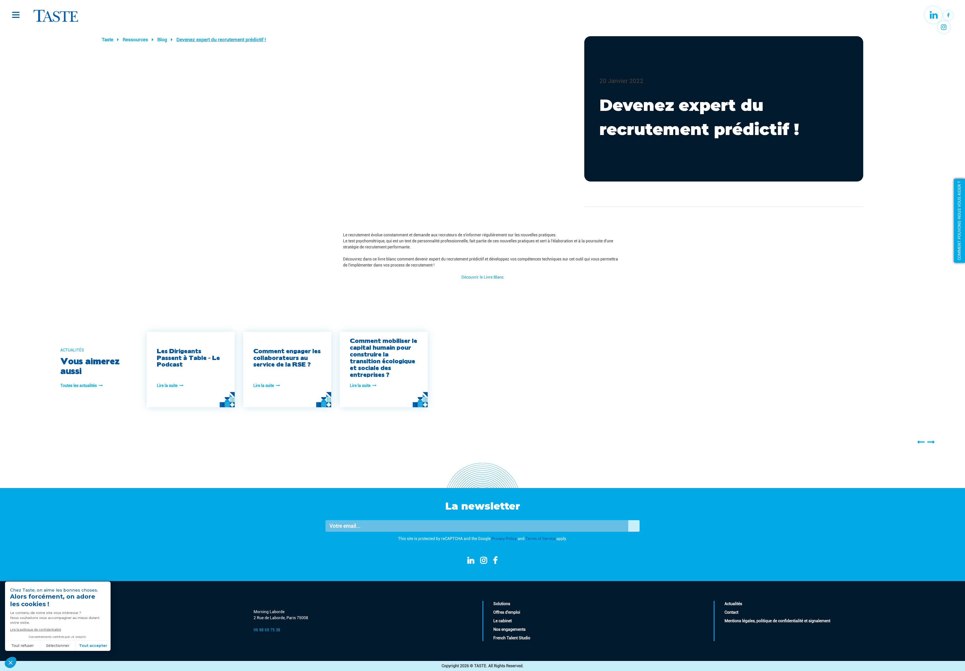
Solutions (501, 603)
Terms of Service (540, 538)
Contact (731, 612)
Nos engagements (509, 629)
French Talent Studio (511, 638)
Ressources (135, 39)
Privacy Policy (504, 538)
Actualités (733, 603)
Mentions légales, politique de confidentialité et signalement (777, 620)
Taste (107, 39)
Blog (162, 39)
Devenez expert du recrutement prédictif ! (221, 39)
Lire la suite (168, 385)
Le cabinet (502, 620)
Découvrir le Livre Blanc (482, 277)
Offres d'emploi (506, 612)
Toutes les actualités (79, 385)
